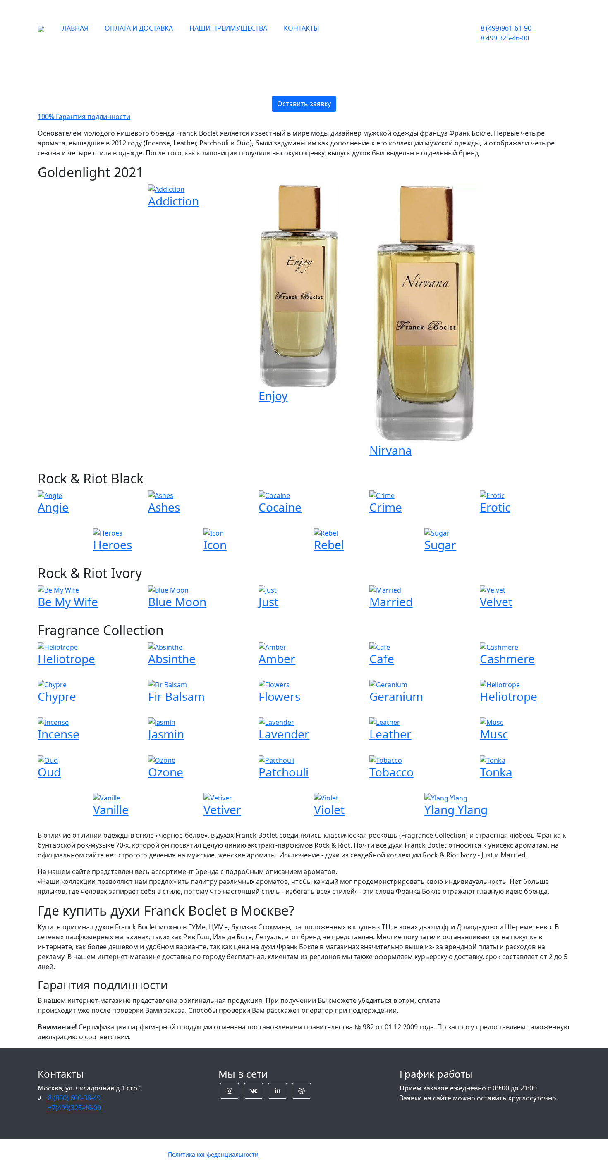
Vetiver (222, 809)
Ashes (164, 507)
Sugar (440, 544)
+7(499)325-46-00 (74, 1107)
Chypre (57, 696)
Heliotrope (66, 659)
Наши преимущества (228, 28)
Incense (58, 734)
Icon (215, 544)
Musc (494, 734)
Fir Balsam (176, 696)
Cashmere (507, 659)
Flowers (279, 696)
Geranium (396, 696)
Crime (385, 507)
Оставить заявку (304, 103)
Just (268, 601)
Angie (53, 507)
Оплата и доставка (139, 28)
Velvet (496, 601)
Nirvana (390, 450)
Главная (73, 28)
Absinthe (172, 659)
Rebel (329, 544)
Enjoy (273, 395)
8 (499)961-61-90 (506, 28)
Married (391, 601)
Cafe (381, 659)
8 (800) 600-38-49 (74, 1097)
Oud (49, 772)
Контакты (301, 28)
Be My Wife (68, 601)
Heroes (112, 544)
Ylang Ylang (456, 809)
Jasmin (166, 734)
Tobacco (391, 772)
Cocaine (280, 507)
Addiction (173, 201)
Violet (329, 809)
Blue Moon (177, 601)
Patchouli (284, 772)
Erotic (495, 507)
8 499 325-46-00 (505, 38)
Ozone (165, 772)
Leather (390, 734)
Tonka (496, 772)
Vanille (111, 809)
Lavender (284, 734)
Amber (277, 659)
